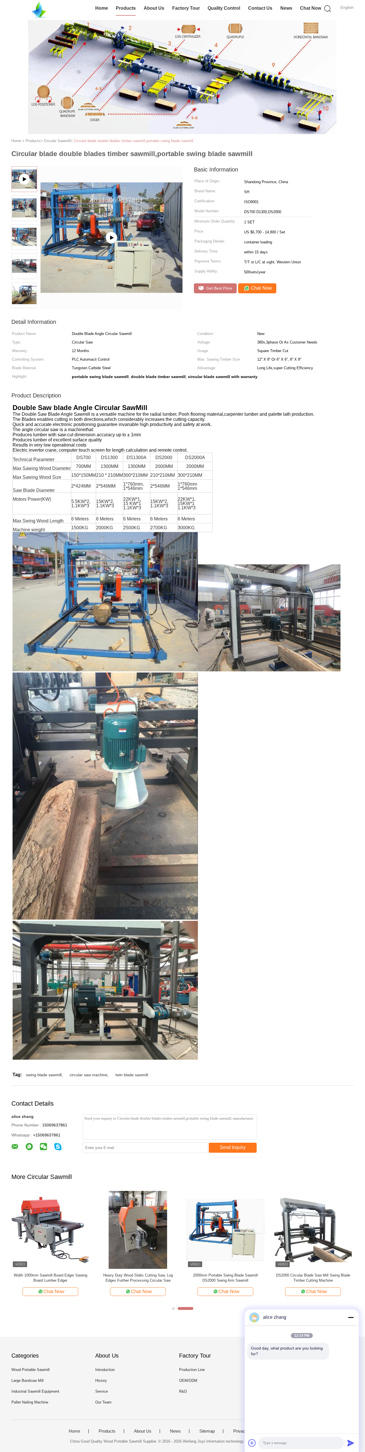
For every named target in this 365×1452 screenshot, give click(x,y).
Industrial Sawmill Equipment (35, 1391)
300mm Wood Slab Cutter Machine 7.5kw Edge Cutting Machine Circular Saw (313, 1278)
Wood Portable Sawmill (30, 1370)
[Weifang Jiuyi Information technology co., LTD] (39, 10)
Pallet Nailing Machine (29, 1402)
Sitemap (207, 1431)
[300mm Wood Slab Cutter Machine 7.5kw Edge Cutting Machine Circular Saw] (313, 1230)
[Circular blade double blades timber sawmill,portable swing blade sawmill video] (111, 237)
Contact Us (260, 8)
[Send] (350, 1443)
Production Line (192, 1370)
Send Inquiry (233, 1147)
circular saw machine (89, 1075)
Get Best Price (218, 288)
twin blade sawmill (131, 1075)
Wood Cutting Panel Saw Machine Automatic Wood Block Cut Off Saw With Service (225, 1278)
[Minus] (350, 1317)
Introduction (105, 1370)
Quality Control (224, 8)
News (286, 8)
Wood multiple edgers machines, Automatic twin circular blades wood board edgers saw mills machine (138, 1278)
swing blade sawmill (44, 1075)
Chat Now (310, 8)
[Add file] (252, 1443)
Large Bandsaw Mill (27, 1380)
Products (126, 8)
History (101, 1380)
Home (101, 8)
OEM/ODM (188, 1380)
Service (101, 1391)
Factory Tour (186, 8)
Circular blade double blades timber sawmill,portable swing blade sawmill (133, 141)
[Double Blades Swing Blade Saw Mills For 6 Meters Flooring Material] (50, 1230)
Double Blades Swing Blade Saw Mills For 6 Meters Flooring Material (50, 1278)
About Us (154, 8)
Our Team (103, 1402)
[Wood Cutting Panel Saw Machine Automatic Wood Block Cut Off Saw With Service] (225, 1230)
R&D (183, 1391)
